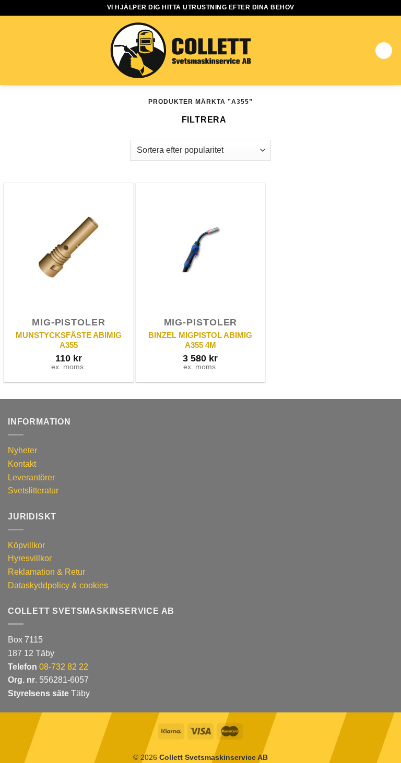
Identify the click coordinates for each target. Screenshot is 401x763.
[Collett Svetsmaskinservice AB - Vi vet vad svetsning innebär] (180, 50)
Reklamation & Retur (46, 571)
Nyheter (22, 450)
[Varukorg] (383, 50)
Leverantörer (31, 477)
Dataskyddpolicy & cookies (58, 585)
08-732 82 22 (63, 666)
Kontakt (22, 463)
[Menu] (14, 50)
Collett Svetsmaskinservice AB (213, 757)
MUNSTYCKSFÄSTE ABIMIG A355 (69, 340)
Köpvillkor (26, 545)
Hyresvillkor (30, 558)
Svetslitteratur (33, 490)
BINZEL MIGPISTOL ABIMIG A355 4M (200, 340)
